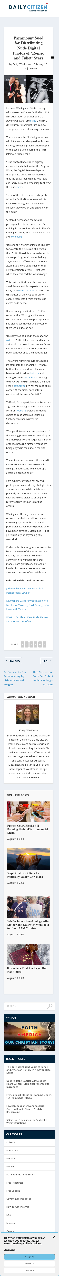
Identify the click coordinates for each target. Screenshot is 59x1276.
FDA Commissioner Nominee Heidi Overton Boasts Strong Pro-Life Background (25, 1108)
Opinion (10, 1231)
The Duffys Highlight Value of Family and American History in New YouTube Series (28, 1069)
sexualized (20, 385)
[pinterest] (31, 644)
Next (45, 660)
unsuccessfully (26, 290)
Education (12, 1150)
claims (18, 187)
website (21, 410)
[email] (40, 644)
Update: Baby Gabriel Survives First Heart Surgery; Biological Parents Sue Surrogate (27, 1083)
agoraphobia (30, 377)
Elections (11, 1158)
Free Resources (14, 1182)
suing (33, 120)
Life (8, 1214)
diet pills (34, 373)
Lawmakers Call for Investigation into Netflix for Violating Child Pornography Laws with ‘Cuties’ (27, 605)
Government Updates (18, 1198)
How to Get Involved (17, 1206)
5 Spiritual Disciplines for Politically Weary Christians (26, 1121)
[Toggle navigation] (52, 57)
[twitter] (27, 644)
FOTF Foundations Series (20, 1174)
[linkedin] (35, 644)
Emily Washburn (28, 730)
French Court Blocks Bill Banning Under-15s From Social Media (29, 1096)
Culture (33, 68)
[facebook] (22, 644)
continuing (16, 236)
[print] (44, 644)
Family (10, 1166)
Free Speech (13, 1190)
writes (9, 340)
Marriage (11, 1223)
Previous (14, 660)
